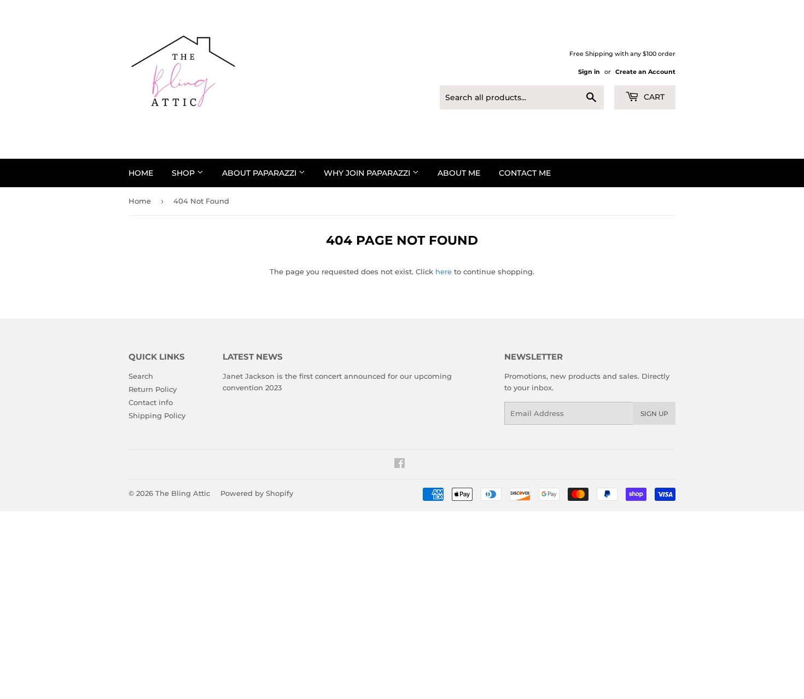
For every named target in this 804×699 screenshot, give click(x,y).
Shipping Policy (157, 415)
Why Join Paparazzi (368, 173)
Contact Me (525, 173)
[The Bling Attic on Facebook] (399, 464)
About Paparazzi (260, 173)
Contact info (151, 402)
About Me (459, 173)
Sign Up (654, 413)
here (443, 271)
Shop (184, 173)
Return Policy (153, 389)
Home (141, 173)
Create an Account (645, 72)
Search (141, 376)
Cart (653, 97)
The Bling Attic (182, 493)
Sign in (589, 72)
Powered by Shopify (256, 493)
